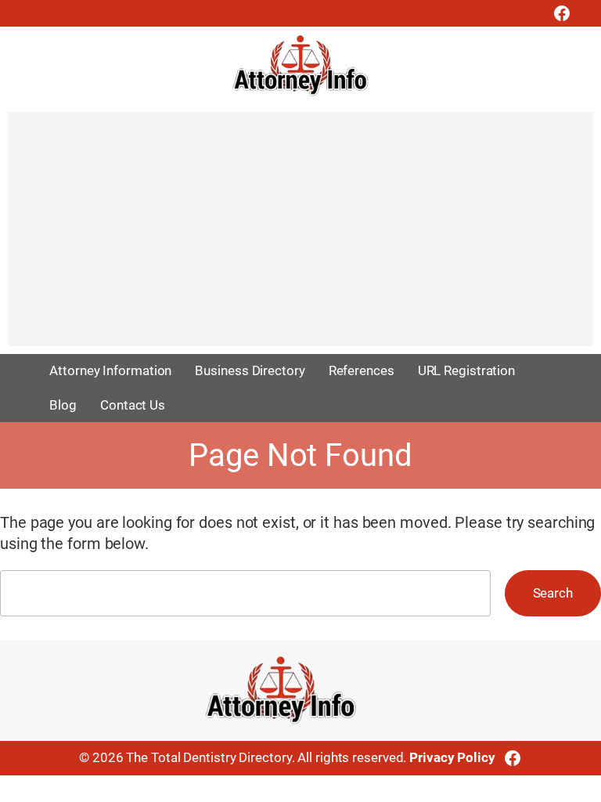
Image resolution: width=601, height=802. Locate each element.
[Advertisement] (300, 236)
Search (553, 593)
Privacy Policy (452, 757)
